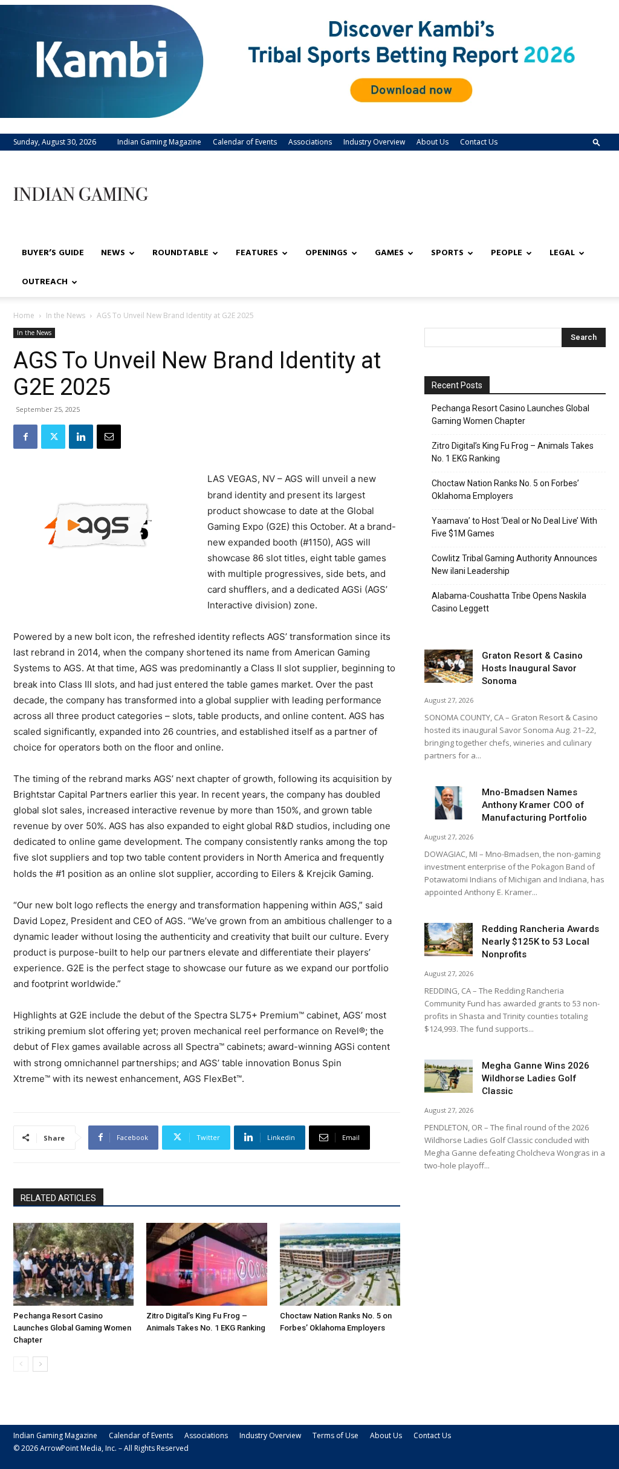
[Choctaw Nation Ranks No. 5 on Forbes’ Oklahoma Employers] (340, 1264)
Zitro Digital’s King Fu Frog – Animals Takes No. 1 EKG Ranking (513, 452)
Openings (326, 253)
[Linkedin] (81, 437)
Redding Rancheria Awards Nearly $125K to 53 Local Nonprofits (540, 941)
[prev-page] (20, 1364)
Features (257, 253)
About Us (432, 142)
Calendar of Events (245, 142)
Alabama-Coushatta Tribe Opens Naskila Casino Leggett (509, 602)
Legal (562, 253)
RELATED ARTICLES (58, 1198)
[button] (597, 141)
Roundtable (180, 253)
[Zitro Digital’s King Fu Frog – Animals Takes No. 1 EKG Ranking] (206, 1264)
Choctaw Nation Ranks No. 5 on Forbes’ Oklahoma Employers (505, 489)
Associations (310, 142)
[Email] (109, 437)
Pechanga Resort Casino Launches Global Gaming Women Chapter (72, 1327)
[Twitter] (53, 437)
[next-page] (40, 1364)
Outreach (45, 282)
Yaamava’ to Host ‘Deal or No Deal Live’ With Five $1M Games (514, 527)
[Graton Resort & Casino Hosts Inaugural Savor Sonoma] (448, 666)
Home (23, 315)
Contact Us (478, 142)
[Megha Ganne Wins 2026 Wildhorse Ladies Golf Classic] (448, 1076)
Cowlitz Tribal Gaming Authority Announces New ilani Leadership (514, 564)
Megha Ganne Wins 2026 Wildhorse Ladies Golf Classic (535, 1078)
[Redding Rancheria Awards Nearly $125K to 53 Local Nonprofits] (448, 939)
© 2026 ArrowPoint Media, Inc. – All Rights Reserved (101, 1448)
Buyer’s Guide (53, 253)
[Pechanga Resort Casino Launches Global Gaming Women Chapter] (73, 1264)
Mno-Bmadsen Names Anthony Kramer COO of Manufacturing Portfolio (534, 805)
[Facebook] (25, 437)
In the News (65, 315)
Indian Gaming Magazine (159, 142)
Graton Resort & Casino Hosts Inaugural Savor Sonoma (532, 668)
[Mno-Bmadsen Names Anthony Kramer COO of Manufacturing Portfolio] (448, 802)
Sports (447, 253)
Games (389, 253)
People (506, 253)
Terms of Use (335, 1435)
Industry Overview (374, 142)
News (113, 253)
